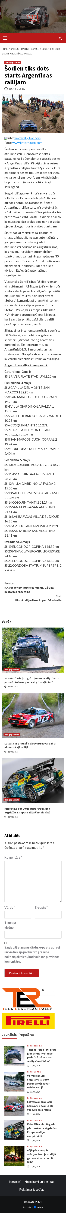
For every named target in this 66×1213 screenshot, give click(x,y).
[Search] (60, 38)
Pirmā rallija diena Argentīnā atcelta (38, 598)
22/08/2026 (13, 751)
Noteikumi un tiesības (39, 1181)
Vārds (9, 907)
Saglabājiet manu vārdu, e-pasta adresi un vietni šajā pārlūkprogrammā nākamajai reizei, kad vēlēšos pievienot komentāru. (32, 954)
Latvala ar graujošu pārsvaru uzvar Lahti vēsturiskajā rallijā (40, 1105)
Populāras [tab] (26, 1034)
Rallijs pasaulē (12, 62)
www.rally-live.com (27, 138)
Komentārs (13, 857)
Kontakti (15, 1181)
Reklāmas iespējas (31, 1189)
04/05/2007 (17, 89)
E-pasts (41, 907)
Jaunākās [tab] (9, 1034)
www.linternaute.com (27, 143)
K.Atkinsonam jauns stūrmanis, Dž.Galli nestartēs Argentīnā (29, 587)
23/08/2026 (13, 686)
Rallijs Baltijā (34, 1072)
